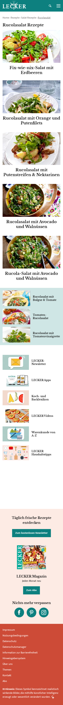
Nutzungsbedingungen (15, 635)
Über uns (8, 664)
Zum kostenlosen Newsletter (31, 533)
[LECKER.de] (14, 5)
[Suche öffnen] (50, 5)
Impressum (9, 630)
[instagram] (44, 612)
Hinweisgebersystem (14, 658)
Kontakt (7, 675)
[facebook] (19, 612)
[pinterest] (31, 612)
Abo (5, 681)
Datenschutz (9, 641)
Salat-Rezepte (28, 18)
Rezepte (15, 18)
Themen (7, 670)
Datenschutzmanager (14, 647)
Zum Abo (31, 590)
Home (6, 18)
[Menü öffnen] (58, 6)
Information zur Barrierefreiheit (20, 653)
